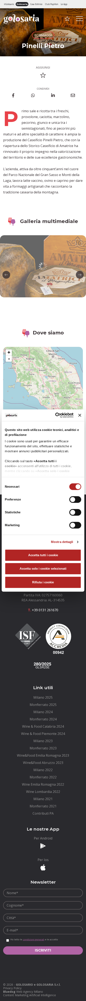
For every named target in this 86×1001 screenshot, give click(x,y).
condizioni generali (33, 939)
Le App (64, 4)
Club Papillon (51, 4)
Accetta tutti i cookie (43, 555)
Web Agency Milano (29, 992)
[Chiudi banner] (79, 415)
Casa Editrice (36, 4)
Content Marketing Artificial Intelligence (29, 995)
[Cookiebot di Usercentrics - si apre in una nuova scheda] (55, 415)
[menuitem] (43, 697)
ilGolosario (9, 4)
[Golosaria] (21, 24)
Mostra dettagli (62, 542)
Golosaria (22, 4)
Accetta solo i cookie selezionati (43, 568)
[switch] (75, 499)
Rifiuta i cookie (43, 582)
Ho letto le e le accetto (34, 939)
